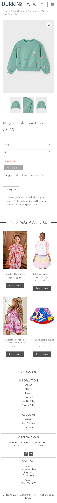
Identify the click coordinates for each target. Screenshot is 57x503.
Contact (29, 397)
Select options (14, 285)
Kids (13, 10)
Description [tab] (11, 189)
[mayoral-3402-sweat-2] (41, 105)
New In (28, 388)
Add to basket (13, 167)
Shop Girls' (22, 10)
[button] (28, 4)
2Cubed (28, 498)
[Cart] (42, 4)
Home (5, 10)
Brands (28, 393)
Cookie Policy (29, 401)
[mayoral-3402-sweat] (15, 105)
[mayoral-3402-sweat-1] (28, 105)
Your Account (28, 423)
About (28, 384)
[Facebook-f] (26, 454)
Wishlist (28, 418)
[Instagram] (31, 454)
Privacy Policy (29, 405)
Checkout (28, 427)
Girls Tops (34, 10)
